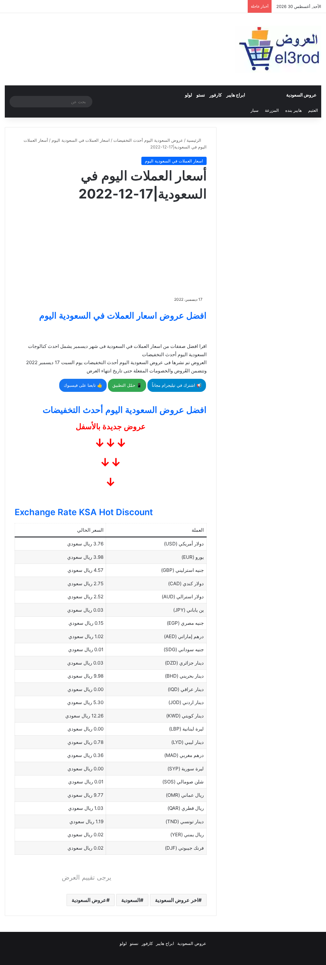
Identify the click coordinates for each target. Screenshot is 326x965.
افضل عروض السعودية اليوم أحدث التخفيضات (125, 410)
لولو (188, 94)
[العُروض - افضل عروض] (278, 49)
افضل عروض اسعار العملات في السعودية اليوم (123, 315)
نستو (200, 94)
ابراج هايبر (235, 94)
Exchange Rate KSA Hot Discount (84, 512)
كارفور (215, 94)
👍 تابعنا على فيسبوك (83, 385)
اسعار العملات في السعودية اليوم (81, 140)
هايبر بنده (293, 110)
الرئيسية (194, 140)
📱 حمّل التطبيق (127, 385)
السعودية (130, 900)
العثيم (313, 110)
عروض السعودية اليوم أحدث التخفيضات (148, 140)
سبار (255, 110)
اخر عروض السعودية (176, 900)
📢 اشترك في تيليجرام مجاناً (177, 385)
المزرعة (272, 110)
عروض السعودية (301, 94)
